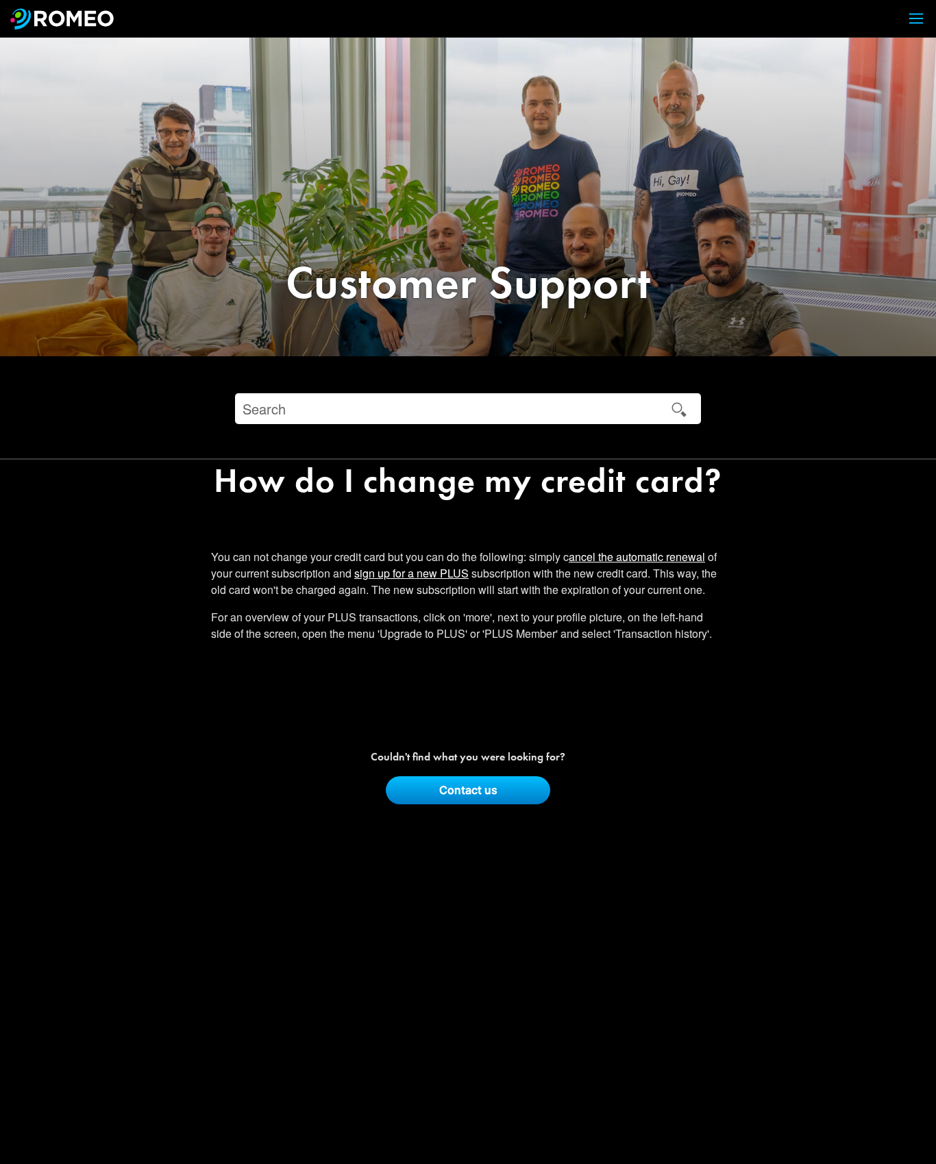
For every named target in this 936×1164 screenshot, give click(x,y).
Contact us (468, 790)
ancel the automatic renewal (637, 557)
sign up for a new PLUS (411, 573)
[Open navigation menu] (907, 19)
